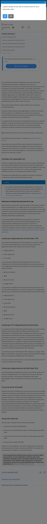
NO (11, 16)
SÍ (5, 16)
